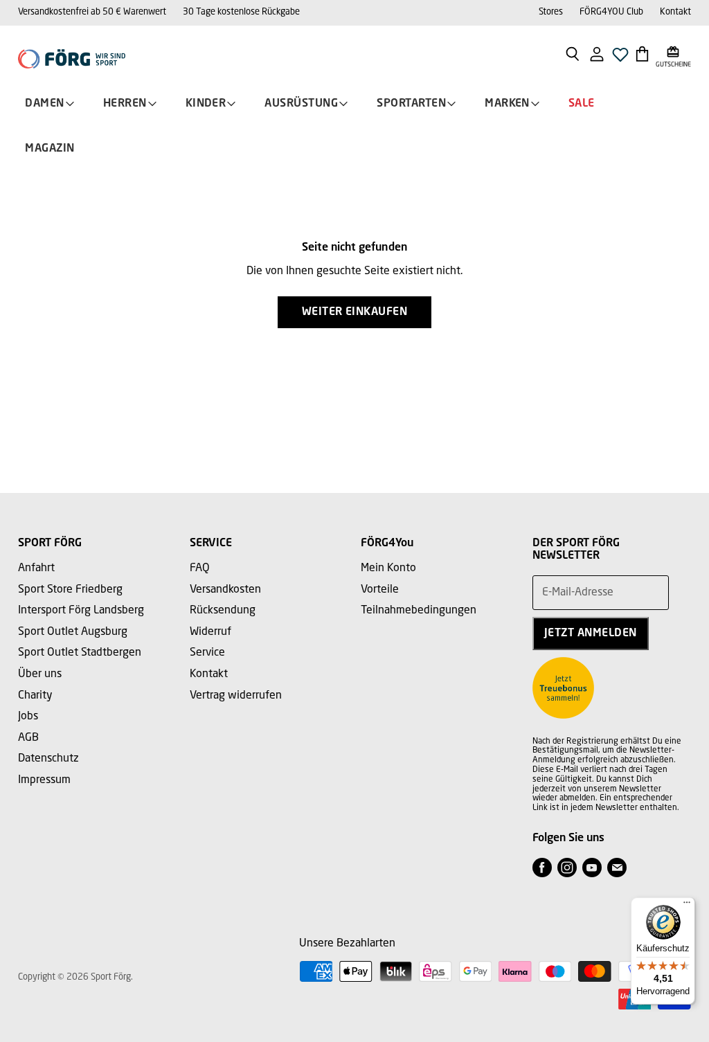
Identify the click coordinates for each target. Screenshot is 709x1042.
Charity (35, 695)
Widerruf (210, 632)
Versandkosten (225, 589)
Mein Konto (388, 568)
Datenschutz (48, 758)
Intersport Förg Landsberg (81, 610)
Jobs (28, 716)
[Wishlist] (620, 58)
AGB (28, 738)
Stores (551, 12)
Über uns (40, 674)
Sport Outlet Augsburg (72, 632)
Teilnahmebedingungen (418, 610)
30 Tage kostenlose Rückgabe (241, 12)
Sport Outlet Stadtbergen (79, 652)
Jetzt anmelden (590, 633)
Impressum (44, 780)
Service (207, 652)
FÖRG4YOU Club (611, 12)
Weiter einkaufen (355, 312)
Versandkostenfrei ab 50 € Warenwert (92, 12)
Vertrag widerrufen (236, 695)
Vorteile (380, 589)
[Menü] (687, 905)
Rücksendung (222, 610)
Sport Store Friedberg (70, 589)
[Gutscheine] (673, 53)
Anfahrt (36, 568)
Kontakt (675, 12)
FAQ (200, 568)
